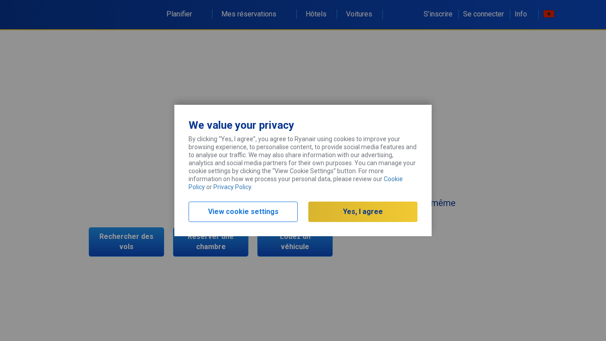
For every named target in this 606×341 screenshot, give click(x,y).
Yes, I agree (363, 211)
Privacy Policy (232, 186)
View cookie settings (243, 211)
